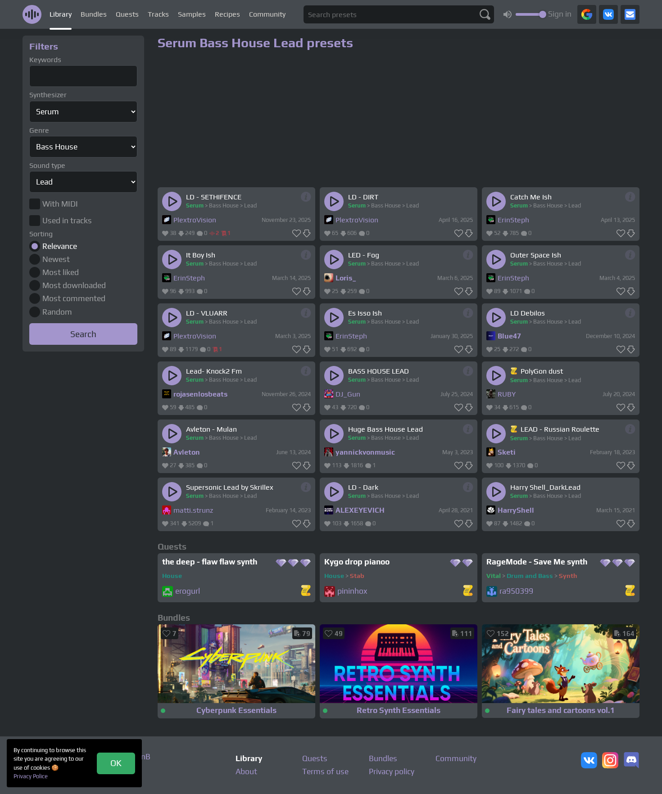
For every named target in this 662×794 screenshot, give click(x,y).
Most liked (60, 272)
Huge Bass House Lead (385, 429)
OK (116, 763)
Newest (56, 259)
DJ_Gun (348, 394)
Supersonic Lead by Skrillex (229, 487)
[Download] (307, 234)
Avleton (186, 452)
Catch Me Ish (531, 197)
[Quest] (514, 370)
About (246, 771)
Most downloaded (74, 285)
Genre (39, 130)
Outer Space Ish (535, 255)
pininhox (352, 591)
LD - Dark (363, 487)
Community (267, 14)
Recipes (227, 14)
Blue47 (509, 336)
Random (57, 311)
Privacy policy (391, 771)
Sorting (41, 234)
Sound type (47, 165)
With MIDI (60, 203)
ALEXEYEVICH (360, 510)
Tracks (158, 14)
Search (83, 334)
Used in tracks (67, 220)
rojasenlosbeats (200, 394)
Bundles (94, 14)
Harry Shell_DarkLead (545, 487)
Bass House (224, 205)
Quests (127, 14)
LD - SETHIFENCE (213, 197)
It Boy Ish (200, 255)
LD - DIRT (363, 197)
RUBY (507, 394)
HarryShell (516, 510)
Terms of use (325, 771)
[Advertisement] (83, 490)
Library (61, 14)
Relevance (59, 246)
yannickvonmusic (365, 452)
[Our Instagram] (610, 761)
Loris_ (346, 278)
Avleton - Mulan (211, 429)
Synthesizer (48, 94)
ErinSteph (513, 220)
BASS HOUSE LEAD (378, 371)
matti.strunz (193, 510)
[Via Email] (630, 14)
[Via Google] (586, 14)
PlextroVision (194, 220)
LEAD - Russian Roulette (560, 429)
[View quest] (306, 591)
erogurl (187, 591)
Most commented (73, 298)
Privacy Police (31, 776)
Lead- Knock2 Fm (214, 371)
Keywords (45, 59)
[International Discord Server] (631, 761)
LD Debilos (527, 313)
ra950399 (516, 591)
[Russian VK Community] (589, 761)
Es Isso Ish (365, 313)
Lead (250, 205)
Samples (192, 14)
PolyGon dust (542, 371)
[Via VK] (608, 14)
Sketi (507, 452)
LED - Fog (363, 255)
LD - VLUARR (206, 313)
